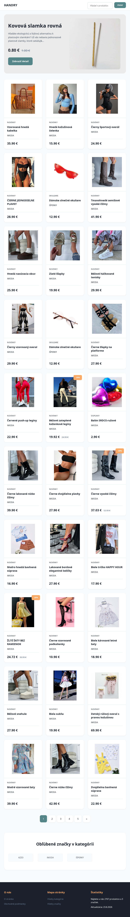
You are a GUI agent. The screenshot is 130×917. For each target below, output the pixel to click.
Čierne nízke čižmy (61, 787)
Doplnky (95, 415)
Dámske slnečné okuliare (65, 200)
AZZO (20, 857)
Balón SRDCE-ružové (103, 420)
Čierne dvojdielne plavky (64, 493)
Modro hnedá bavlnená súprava (21, 568)
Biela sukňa (56, 714)
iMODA (10, 135)
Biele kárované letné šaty (104, 642)
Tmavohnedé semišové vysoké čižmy (105, 202)
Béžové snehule (17, 714)
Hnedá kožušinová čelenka (60, 128)
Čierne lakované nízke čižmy (21, 495)
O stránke (9, 899)
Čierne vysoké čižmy (103, 493)
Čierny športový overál (105, 127)
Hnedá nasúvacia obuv (21, 273)
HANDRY (10, 5)
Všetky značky (54, 903)
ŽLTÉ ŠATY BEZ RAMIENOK (16, 642)
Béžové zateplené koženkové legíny (60, 422)
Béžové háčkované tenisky (102, 275)
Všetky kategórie (55, 899)
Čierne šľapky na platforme (101, 348)
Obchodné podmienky (15, 903)
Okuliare (53, 195)
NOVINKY (11, 122)
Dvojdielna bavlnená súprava (104, 788)
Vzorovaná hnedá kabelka (18, 128)
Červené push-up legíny (22, 420)
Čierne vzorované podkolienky (60, 642)
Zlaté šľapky (56, 273)
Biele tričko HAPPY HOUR (107, 567)
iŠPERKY (53, 205)
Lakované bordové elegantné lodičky (60, 568)
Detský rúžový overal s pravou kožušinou (105, 715)
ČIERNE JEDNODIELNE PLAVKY (20, 202)
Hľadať (120, 5)
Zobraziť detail (20, 61)
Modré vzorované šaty (21, 787)
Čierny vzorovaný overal (22, 347)
